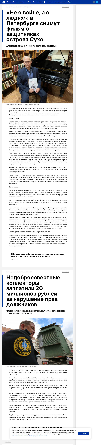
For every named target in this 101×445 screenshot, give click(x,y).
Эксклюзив (65, 7)
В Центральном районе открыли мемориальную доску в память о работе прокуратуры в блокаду (37, 255)
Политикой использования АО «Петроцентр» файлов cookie (30, 436)
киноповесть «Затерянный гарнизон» (21, 128)
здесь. (23, 171)
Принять (83, 433)
